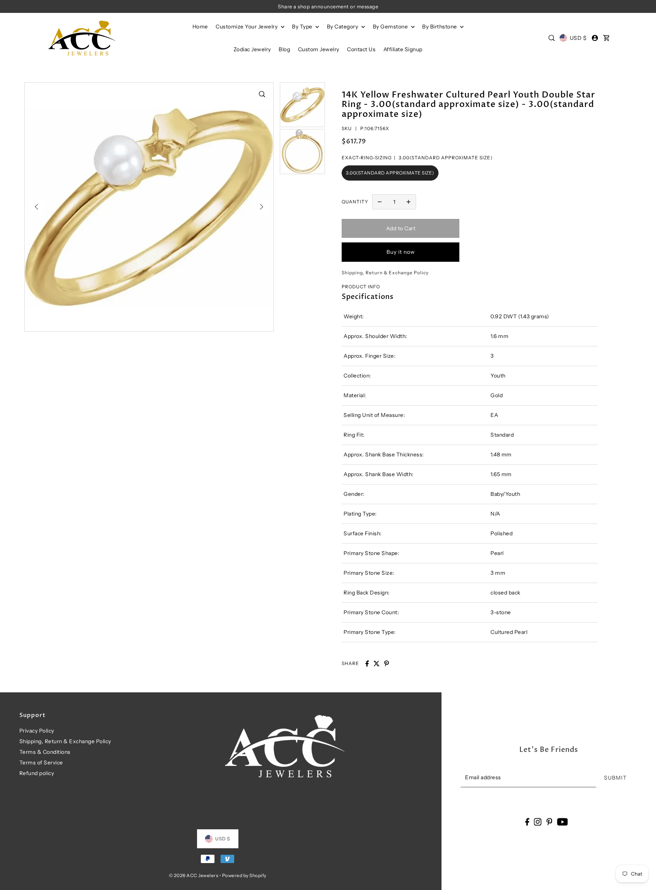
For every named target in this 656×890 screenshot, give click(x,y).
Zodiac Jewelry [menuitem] (252, 49)
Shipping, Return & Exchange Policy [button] (385, 272)
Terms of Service (41, 762)
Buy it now (400, 251)
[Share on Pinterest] (386, 663)
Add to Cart (401, 228)
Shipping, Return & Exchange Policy (65, 741)
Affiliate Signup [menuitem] (403, 49)
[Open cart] (606, 38)
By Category (343, 26)
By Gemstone (391, 26)
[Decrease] (379, 202)
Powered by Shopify (244, 875)
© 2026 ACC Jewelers (194, 875)
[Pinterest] (549, 822)
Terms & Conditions (45, 751)
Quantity (355, 201)
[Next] (261, 206)
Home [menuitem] (200, 26)
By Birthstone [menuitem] (440, 26)
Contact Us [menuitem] (361, 49)
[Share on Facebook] (367, 663)
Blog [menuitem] (284, 49)
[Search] (551, 38)
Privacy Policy (36, 730)
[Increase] (408, 202)
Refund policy (36, 773)
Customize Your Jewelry (247, 26)
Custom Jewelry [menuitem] (318, 49)
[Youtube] (562, 822)
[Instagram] (538, 822)
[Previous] (36, 206)
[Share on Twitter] (377, 663)
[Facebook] (527, 822)
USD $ (578, 38)
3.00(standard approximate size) (390, 173)
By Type (303, 26)
